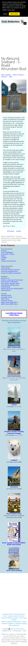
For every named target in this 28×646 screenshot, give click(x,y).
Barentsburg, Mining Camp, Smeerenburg (10, 286)
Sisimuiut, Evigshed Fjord (9, 271)
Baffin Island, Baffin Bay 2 (9, 304)
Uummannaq (5, 268)
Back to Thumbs (18, 75)
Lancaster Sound (6, 297)
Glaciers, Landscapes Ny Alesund (12, 280)
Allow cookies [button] (14, 14)
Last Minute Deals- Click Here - (14, 314)
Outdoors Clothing (21, 623)
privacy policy (17, 631)
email (24, 631)
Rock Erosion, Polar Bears (9, 282)
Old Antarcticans (20, 614)
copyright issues (6, 631)
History (10, 616)
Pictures (11, 614)
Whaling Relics (6, 290)
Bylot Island (5, 299)
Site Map (4, 614)
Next (10, 77)
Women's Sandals (7, 621)
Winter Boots (17, 621)
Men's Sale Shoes (14, 625)
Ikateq (3, 256)
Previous (4, 77)
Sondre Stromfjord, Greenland (11, 273)
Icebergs (4, 257)
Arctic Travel (22, 618)
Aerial (3, 259)
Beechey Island (6, 295)
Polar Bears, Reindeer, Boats (10, 283)
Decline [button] (5, 14)
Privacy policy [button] (11, 10)
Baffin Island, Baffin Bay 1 (9, 302)
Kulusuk (3, 251)
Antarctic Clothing (7, 618)
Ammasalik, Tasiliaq (7, 254)
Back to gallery (6, 75)
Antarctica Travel (18, 616)
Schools (15, 618)
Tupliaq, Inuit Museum (8, 261)
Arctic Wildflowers (7, 252)
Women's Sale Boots (8, 623)
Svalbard (14, 460)
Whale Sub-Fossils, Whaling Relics (12, 288)
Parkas (24, 621)
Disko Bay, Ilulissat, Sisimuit (10, 270)
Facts (5, 616)
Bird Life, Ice (5, 278)
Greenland (14, 487)
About (22, 629)
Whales (14, 620)
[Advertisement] (14, 41)
